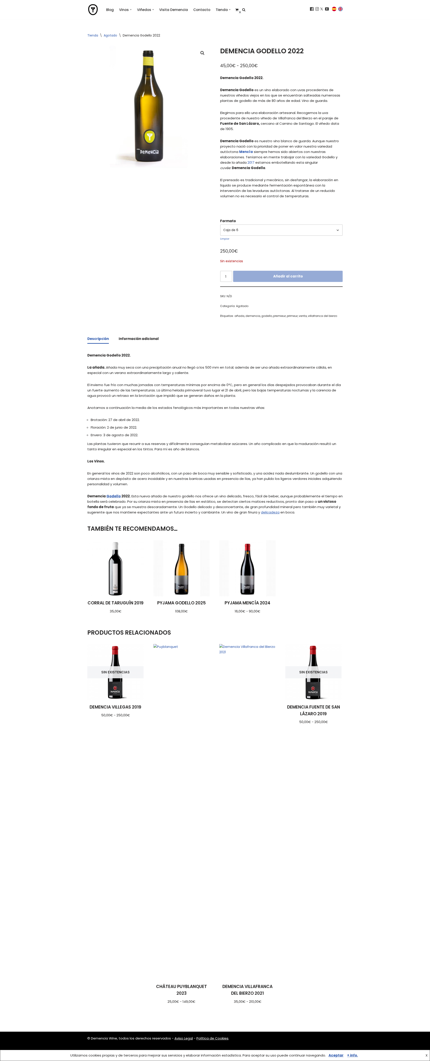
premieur (279, 316)
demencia (252, 316)
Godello (113, 496)
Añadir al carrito (288, 276)
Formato (228, 221)
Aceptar (336, 1055)
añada (239, 316)
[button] (131, 10)
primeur (292, 316)
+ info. (352, 1055)
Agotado (110, 35)
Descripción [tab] (98, 338)
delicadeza (270, 512)
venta (303, 316)
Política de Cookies (212, 1038)
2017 (250, 162)
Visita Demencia (173, 9)
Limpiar (224, 239)
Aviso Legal (183, 1038)
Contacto (201, 9)
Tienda (92, 35)
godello (266, 316)
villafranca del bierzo (322, 316)
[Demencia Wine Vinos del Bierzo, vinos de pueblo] (93, 9)
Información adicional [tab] (139, 338)
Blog (110, 9)
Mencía (246, 151)
